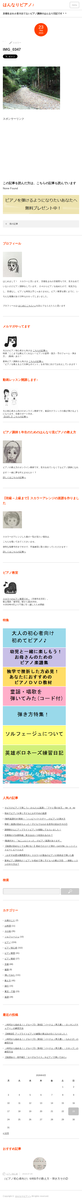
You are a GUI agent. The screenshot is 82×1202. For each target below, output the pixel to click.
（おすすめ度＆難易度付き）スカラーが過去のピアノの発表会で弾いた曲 (39, 855)
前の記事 (14, 224)
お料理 (8, 926)
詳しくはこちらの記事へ (14, 477)
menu (74, 5)
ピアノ (8, 942)
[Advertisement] (38, 150)
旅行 (7, 986)
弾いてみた (10, 975)
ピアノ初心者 (11, 948)
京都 (7, 964)
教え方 (8, 980)
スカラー (17, 43)
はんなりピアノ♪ (18, 4)
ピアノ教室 (10, 953)
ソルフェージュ (12, 937)
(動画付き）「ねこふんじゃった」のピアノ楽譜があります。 (33, 841)
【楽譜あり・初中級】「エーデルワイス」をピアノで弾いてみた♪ (36, 1057)
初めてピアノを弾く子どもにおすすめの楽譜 (26, 813)
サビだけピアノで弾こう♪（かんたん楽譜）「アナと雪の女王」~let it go (40, 808)
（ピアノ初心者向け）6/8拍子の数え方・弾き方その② (35, 1178)
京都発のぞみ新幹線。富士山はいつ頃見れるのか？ (29, 835)
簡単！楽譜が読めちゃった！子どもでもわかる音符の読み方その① (36, 824)
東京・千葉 (10, 991)
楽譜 (7, 997)
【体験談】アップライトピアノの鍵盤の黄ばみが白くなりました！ (36, 1034)
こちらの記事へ (40, 350)
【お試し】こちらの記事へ (15, 416)
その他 (8, 931)
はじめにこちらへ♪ (27, 306)
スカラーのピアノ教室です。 (16, 599)
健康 (7, 969)
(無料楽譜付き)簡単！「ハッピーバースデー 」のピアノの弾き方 (35, 819)
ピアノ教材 (10, 958)
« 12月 (6, 1133)
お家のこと (10, 920)
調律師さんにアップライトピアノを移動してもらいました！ (33, 829)
